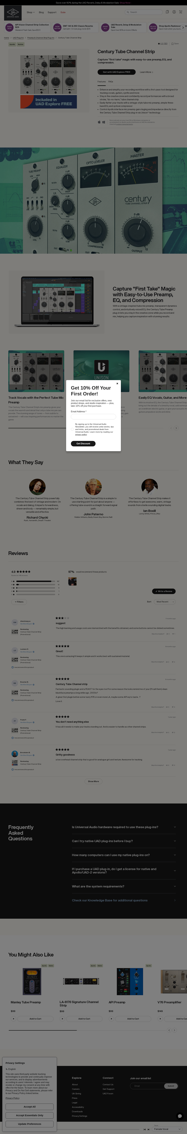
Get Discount (83, 443)
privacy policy (81, 435)
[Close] (117, 383)
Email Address (78, 411)
